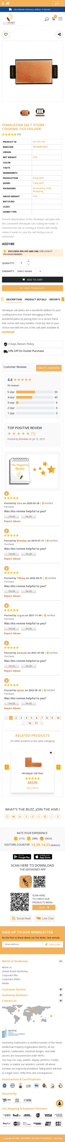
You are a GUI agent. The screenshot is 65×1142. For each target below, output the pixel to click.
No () (29, 516)
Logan (20, 615)
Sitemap (58, 1138)
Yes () (12, 516)
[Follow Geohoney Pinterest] (45, 816)
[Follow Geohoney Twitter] (38, 816)
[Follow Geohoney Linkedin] (19, 816)
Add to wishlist (34, 288)
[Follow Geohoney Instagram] (7, 816)
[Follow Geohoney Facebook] (26, 816)
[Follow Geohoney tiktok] (32, 816)
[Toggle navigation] (60, 18)
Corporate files (10, 975)
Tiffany (21, 578)
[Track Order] (7, 3)
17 (36, 723)
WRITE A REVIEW (48, 368)
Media (5, 983)
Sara (19, 503)
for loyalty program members (27, 253)
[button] (62, 299)
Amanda (22, 652)
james (20, 690)
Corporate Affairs (11, 979)
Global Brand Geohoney (15, 971)
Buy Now (32, 788)
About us (7, 967)
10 (58, 717)
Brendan (22, 540)
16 (29, 723)
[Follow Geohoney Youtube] (13, 816)
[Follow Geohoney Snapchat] (51, 816)
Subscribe (54, 944)
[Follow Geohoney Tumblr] (57, 816)
